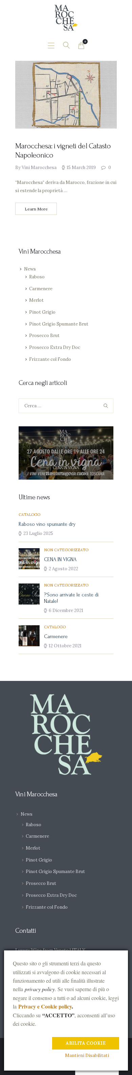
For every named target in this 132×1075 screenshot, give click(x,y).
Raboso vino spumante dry (47, 524)
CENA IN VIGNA (66, 467)
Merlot (36, 300)
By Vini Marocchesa (36, 167)
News (30, 269)
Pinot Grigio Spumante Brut (58, 324)
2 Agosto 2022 (63, 569)
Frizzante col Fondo (50, 359)
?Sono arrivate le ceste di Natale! (71, 598)
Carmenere (40, 289)
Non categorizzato (66, 474)
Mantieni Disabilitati (87, 1055)
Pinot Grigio (42, 312)
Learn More (36, 208)
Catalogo (29, 514)
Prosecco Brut (44, 335)
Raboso (37, 277)
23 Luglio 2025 (38, 533)
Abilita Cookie (86, 1043)
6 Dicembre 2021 (66, 610)
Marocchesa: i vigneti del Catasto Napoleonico (63, 151)
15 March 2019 (81, 167)
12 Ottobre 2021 (65, 646)
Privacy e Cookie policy (45, 1006)
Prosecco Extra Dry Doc (54, 347)
